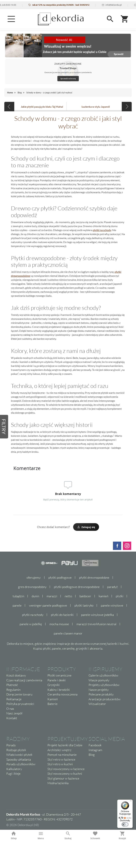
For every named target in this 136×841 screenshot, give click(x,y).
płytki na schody (102, 230)
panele (17, 605)
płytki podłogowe (60, 577)
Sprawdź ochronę (68, 78)
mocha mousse (59, 624)
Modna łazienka (57, 783)
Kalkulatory (14, 769)
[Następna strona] (127, 106)
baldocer (85, 596)
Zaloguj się (88, 527)
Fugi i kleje (13, 774)
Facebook (95, 745)
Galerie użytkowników (103, 675)
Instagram (95, 750)
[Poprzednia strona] (9, 106)
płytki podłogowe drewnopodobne (77, 587)
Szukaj (68, 838)
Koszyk (122, 838)
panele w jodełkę (31, 624)
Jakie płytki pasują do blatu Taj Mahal (42, 106)
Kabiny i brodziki (58, 690)
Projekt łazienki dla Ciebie (64, 745)
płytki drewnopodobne (94, 577)
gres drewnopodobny (32, 587)
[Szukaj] (110, 19)
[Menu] (11, 19)
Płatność (12, 685)
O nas (10, 709)
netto (68, 596)
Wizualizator (97, 704)
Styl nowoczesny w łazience (66, 769)
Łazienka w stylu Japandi (96, 106)
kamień (103, 596)
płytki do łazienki (62, 615)
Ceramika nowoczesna (62, 694)
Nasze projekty (99, 690)
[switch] (125, 824)
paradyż (112, 587)
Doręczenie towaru (19, 694)
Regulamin (13, 690)
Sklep (14, 838)
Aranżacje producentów (104, 699)
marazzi (52, 596)
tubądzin (18, 596)
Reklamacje (14, 699)
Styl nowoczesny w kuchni (64, 774)
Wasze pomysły (99, 680)
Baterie (52, 704)
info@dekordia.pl (106, 4)
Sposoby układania (18, 759)
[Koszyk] (124, 19)
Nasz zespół (14, 713)
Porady (11, 745)
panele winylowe (112, 605)
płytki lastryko (83, 605)
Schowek (95, 838)
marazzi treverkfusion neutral (96, 624)
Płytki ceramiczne (59, 675)
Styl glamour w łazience (63, 778)
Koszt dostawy (16, 675)
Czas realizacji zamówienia (24, 680)
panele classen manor (68, 633)
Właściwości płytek (19, 755)
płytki (119, 596)
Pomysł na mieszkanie (62, 755)
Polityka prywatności (20, 704)
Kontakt (11, 718)
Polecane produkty (101, 694)
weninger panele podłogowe (48, 605)
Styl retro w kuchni (60, 764)
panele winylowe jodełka (97, 615)
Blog (92, 755)
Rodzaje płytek (16, 750)
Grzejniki (53, 685)
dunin (35, 596)
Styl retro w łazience (61, 759)
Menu (41, 838)
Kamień (52, 699)
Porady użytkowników (20, 764)
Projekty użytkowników (104, 685)
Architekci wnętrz (59, 750)
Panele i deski (56, 680)
